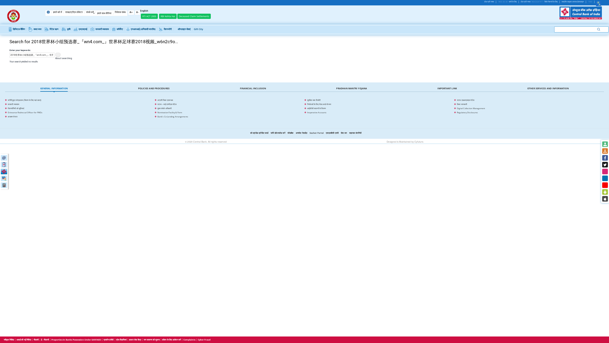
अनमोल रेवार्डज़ (301, 133)
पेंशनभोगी (168, 29)
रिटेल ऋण (54, 29)
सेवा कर (344, 133)
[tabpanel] (304, 108)
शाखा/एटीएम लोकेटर (74, 12)
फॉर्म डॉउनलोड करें (278, 133)
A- (137, 12)
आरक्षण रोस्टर (12, 116)
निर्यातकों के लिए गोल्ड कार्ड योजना (319, 104)
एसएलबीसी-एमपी (332, 133)
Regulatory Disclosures (467, 112)
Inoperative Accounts (316, 112)
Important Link (447, 88)
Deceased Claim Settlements (194, 16)
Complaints (189, 340)
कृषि (68, 29)
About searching (63, 58)
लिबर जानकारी (462, 104)
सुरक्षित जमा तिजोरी (314, 100)
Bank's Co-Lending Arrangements (172, 116)
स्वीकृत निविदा (9, 340)
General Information (54, 88)
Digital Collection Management (471, 108)
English (144, 11)
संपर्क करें (90, 12)
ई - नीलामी (45, 340)
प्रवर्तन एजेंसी (109, 340)
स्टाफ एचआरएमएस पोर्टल (465, 100)
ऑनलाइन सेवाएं (184, 29)
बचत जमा (37, 29)
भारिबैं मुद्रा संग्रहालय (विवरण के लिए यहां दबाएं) (24, 100)
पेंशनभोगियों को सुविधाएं (16, 108)
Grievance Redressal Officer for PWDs (25, 112)
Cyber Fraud (204, 340)
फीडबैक (291, 133)
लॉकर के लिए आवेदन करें (171, 340)
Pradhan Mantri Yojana (351, 88)
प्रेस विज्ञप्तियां (121, 340)
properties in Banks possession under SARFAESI (76, 340)
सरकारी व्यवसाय (102, 29)
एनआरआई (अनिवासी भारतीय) (143, 29)
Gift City (198, 29)
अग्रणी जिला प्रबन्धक (165, 100)
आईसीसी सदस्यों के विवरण (316, 108)
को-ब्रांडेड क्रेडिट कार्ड (259, 133)
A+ (131, 12)
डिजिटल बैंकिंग (19, 29)
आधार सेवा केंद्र (135, 340)
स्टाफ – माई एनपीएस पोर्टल (167, 104)
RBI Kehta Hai (168, 16)
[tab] (54, 88)
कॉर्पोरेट (120, 29)
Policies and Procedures (154, 88)
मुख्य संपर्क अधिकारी (164, 108)
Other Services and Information (548, 88)
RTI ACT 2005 (149, 16)
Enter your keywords (20, 50)
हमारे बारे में (57, 12)
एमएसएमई (83, 29)
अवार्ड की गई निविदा (23, 340)
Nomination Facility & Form (169, 112)
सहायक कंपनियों (355, 133)
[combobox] (598, 3)
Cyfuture (418, 141)
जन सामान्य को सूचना (152, 340)
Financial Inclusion (253, 88)
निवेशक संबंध (120, 12)
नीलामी (36, 340)
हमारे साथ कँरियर (104, 14)
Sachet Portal (317, 133)
